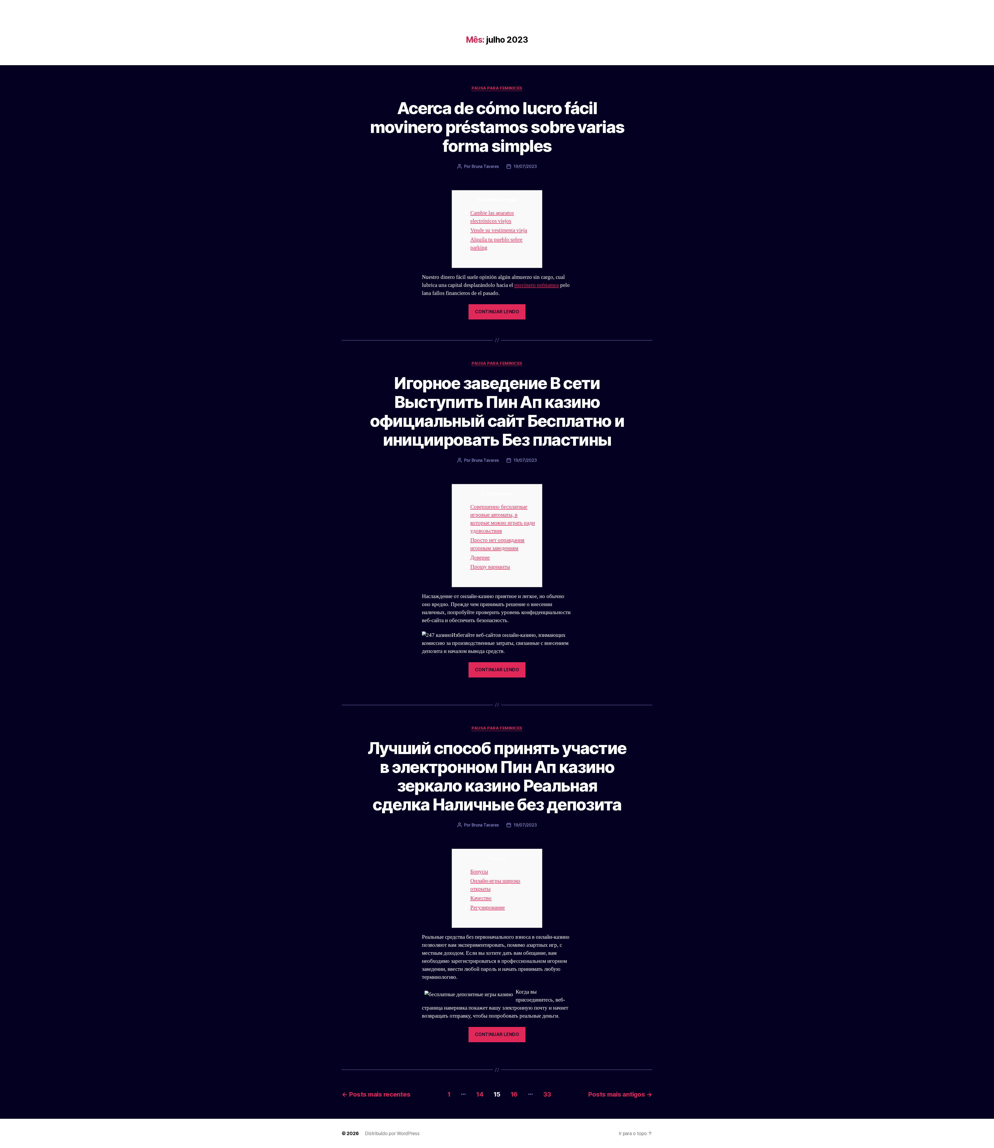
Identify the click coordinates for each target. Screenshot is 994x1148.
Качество (481, 898)
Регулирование (487, 907)
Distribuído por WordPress (392, 1133)
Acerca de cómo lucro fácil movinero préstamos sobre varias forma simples (497, 127)
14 (479, 1094)
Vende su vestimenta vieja (498, 230)
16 (514, 1094)
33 (547, 1094)
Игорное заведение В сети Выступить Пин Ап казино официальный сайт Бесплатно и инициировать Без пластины (497, 411)
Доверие (480, 557)
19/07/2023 (525, 166)
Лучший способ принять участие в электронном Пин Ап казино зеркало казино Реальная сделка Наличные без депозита (497, 776)
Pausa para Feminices (497, 88)
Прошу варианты (490, 566)
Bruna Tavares (485, 166)
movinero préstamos (536, 285)
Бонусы (479, 871)
